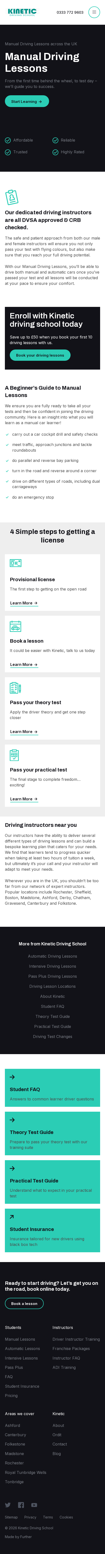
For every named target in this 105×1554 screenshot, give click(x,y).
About (58, 1425)
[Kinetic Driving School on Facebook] (21, 1504)
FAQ (9, 1376)
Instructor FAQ (66, 1358)
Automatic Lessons (22, 1348)
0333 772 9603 (70, 12)
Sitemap (11, 1517)
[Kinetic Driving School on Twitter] (8, 1504)
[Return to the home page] (22, 12)
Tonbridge (14, 1481)
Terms (48, 1517)
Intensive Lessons (21, 1358)
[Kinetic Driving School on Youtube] (34, 1504)
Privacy (30, 1517)
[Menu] (94, 12)
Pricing (11, 1395)
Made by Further (18, 1537)
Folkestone (15, 1444)
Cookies (66, 1517)
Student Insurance (22, 1386)
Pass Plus (14, 1367)
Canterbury (15, 1434)
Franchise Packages (71, 1348)
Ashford (12, 1425)
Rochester (14, 1462)
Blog (56, 1453)
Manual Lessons (20, 1339)
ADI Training (64, 1367)
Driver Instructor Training (76, 1339)
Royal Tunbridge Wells (25, 1472)
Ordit (56, 1434)
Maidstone (14, 1453)
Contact (59, 1444)
